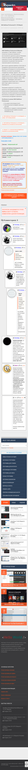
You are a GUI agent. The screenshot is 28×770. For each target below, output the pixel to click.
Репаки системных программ (7, 19)
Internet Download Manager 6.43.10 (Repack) (16, 508)
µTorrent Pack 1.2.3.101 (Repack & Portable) (17, 536)
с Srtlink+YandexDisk (12, 150)
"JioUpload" (5, 166)
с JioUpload (9, 153)
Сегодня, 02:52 (15, 553)
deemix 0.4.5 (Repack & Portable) (14, 604)
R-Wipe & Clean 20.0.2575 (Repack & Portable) (12, 727)
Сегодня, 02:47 (8, 737)
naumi (22, 397)
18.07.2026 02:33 (15, 531)
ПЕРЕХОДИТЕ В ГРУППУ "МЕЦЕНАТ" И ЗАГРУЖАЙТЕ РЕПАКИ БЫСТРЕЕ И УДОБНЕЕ (14, 196)
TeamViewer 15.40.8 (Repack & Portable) (17, 522)
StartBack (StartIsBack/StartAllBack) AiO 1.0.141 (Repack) (17, 550)
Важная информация (8, 482)
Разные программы (8, 476)
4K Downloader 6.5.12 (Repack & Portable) (13, 735)
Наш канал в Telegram (15, 452)
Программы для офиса (9, 473)
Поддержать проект (20, 8)
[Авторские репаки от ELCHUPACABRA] (8, 4)
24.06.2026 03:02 (15, 561)
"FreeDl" (21, 165)
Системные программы (9, 460)
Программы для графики (9, 463)
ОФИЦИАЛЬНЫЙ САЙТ (12, 144)
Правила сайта (6, 489)
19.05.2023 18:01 (15, 524)
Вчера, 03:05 (14, 544)
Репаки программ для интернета (8, 677)
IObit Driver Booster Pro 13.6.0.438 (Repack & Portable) (17, 515)
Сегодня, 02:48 (8, 730)
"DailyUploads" (10, 165)
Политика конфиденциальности (11, 492)
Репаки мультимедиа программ (8, 680)
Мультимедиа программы (9, 469)
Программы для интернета (10, 466)
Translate (11, 448)
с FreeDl (9, 157)
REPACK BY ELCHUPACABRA (7, 17)
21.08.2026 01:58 (15, 510)
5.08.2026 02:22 (15, 517)
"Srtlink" (13, 166)
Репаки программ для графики (8, 673)
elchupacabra (14, 27)
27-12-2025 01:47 (6, 27)
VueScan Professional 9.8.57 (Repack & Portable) (17, 543)
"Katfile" (10, 166)
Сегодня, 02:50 (8, 720)
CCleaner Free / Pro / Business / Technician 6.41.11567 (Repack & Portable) (17, 558)
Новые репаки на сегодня (9, 457)
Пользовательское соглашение (11, 495)
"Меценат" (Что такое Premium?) (10, 186)
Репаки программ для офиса (7, 683)
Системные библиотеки (9, 479)
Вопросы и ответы (7, 486)
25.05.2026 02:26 (15, 537)
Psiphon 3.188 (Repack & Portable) (16, 529)
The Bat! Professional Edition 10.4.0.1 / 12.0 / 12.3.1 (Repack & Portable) (14, 717)
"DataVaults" (16, 165)
